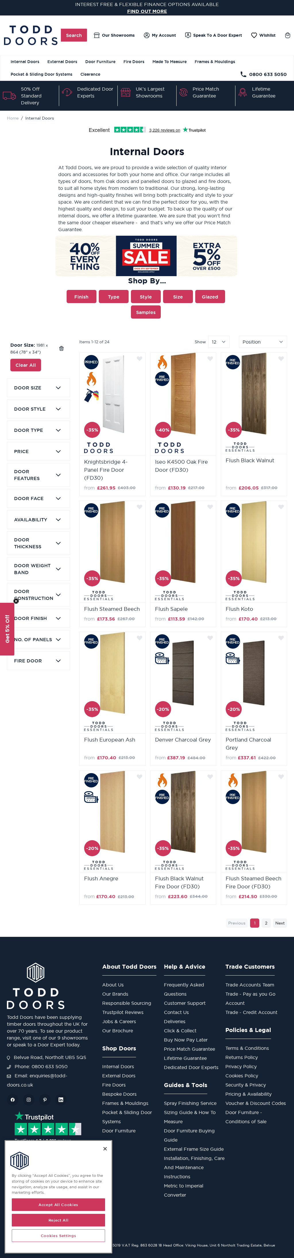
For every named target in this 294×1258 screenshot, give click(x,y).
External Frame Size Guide (194, 1149)
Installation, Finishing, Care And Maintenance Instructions (194, 1167)
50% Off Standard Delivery (31, 95)
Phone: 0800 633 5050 (40, 1066)
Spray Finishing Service (190, 1103)
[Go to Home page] (30, 35)
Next (280, 923)
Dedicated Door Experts (191, 1067)
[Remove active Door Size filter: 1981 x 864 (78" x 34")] (61, 348)
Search (74, 35)
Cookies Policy (241, 1075)
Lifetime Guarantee (185, 1058)
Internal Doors (25, 61)
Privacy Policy (241, 1066)
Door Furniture (100, 61)
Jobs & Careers (119, 1021)
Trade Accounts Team (249, 984)
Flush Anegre (101, 878)
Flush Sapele (171, 609)
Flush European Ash (109, 739)
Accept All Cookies (58, 1205)
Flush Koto (239, 609)
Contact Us (176, 1012)
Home (13, 118)
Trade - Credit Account (251, 1012)
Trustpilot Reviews (123, 1012)
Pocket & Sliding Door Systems (41, 74)
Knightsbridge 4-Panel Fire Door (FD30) (105, 470)
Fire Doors (133, 61)
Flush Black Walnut (250, 460)
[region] (58, 1196)
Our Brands (115, 993)
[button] (7, 629)
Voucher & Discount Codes (255, 1103)
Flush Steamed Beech (112, 609)
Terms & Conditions (247, 1048)
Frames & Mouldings (215, 61)
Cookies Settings (58, 1236)
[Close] (105, 1148)
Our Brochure (117, 1030)
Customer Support (185, 1003)
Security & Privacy (245, 1084)
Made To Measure (169, 61)
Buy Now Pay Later (186, 1039)
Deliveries (174, 1021)
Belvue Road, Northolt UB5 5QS (49, 1057)
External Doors (62, 61)
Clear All (26, 365)
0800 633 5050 (268, 74)
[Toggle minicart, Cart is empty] (288, 35)
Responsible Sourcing (126, 1003)
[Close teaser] (16, 601)
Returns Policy (241, 1057)
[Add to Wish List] (139, 358)
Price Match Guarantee (189, 1049)
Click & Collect (180, 1030)
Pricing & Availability (248, 1094)
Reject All (59, 1220)
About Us (113, 984)
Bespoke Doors (119, 1094)
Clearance (90, 74)
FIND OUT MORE (147, 11)
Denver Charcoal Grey (183, 739)
